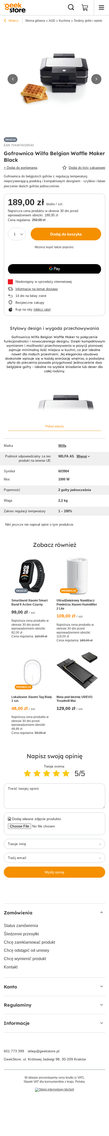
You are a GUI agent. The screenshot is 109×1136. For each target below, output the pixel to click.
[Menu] (101, 7)
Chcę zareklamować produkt (29, 942)
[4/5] (56, 773)
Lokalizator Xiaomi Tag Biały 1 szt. (31, 699)
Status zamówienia (21, 925)
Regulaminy (17, 1005)
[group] (54, 79)
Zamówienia (18, 913)
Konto (10, 987)
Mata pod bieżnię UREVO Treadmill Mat (74, 699)
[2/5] (37, 773)
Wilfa (62, 446)
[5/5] (65, 773)
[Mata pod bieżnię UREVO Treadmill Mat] (77, 672)
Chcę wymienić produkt (25, 959)
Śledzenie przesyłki (21, 934)
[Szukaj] (71, 7)
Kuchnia (64, 20)
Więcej (82, 456)
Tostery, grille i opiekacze (91, 20)
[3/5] (46, 773)
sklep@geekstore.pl (43, 1051)
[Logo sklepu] (15, 8)
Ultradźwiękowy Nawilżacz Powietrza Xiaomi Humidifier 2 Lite (77, 604)
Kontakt (10, 967)
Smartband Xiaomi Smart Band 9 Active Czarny (29, 602)
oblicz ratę (42, 309)
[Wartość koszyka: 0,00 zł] (85, 7)
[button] (13, 79)
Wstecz (13, 20)
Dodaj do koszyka (66, 234)
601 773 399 (14, 1051)
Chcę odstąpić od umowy (26, 950)
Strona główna (35, 20)
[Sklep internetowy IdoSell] (54, 1090)
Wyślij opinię (54, 872)
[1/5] (27, 773)
